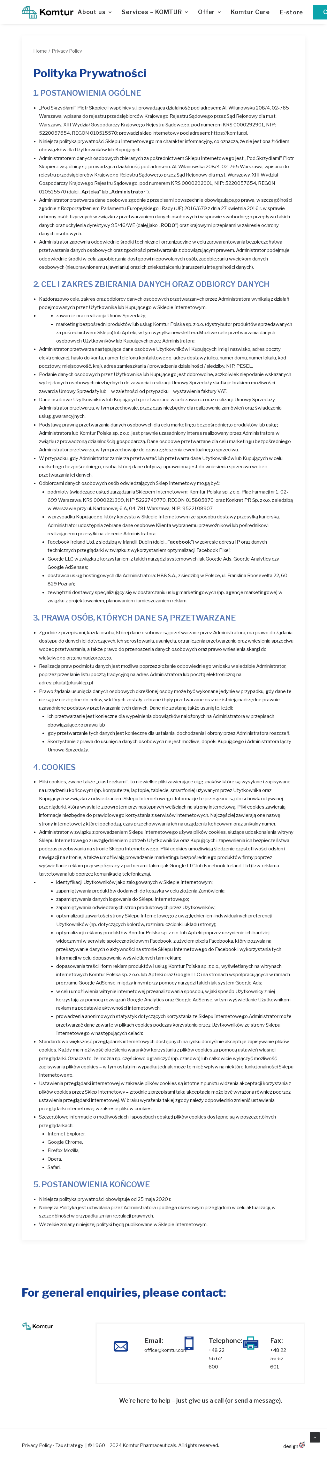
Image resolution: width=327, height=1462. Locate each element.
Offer (206, 12)
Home (40, 51)
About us (92, 12)
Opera (54, 1159)
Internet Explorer (66, 1134)
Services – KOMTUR (152, 12)
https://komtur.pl (229, 133)
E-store (291, 12)
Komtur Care (250, 12)
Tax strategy (69, 1445)
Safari (54, 1167)
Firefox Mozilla (63, 1150)
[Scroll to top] (315, 1437)
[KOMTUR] (47, 12)
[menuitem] (97, 12)
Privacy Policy (37, 1445)
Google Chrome (65, 1142)
